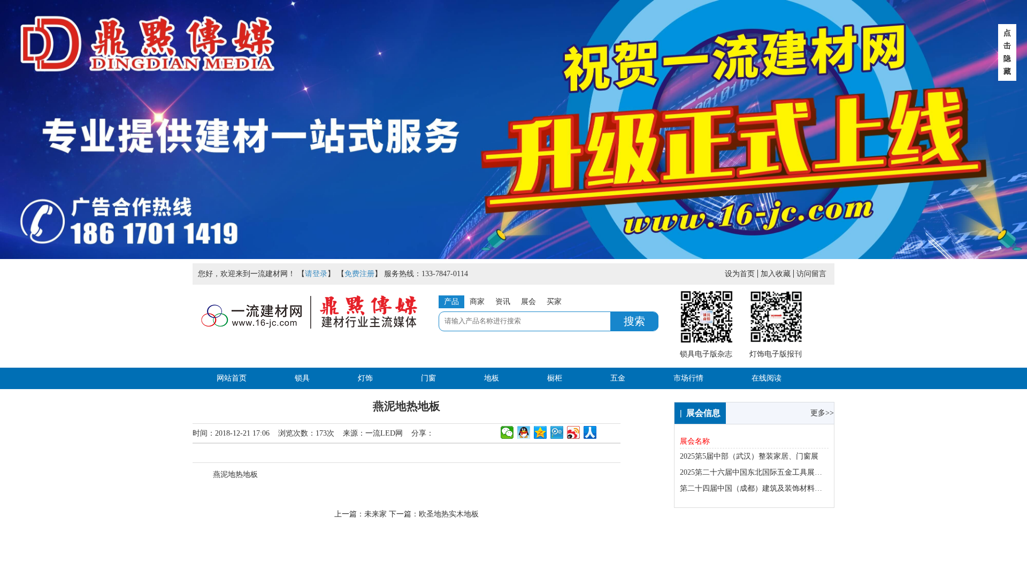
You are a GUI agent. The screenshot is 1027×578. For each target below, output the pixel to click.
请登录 (316, 274)
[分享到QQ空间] (540, 432)
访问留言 (811, 274)
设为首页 (740, 274)
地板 (491, 378)
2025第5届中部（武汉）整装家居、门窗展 (749, 456)
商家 (477, 302)
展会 (528, 302)
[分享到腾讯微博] (557, 432)
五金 (617, 378)
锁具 (302, 378)
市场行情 (688, 378)
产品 (451, 302)
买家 (554, 302)
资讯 (502, 302)
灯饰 (365, 378)
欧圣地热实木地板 (449, 514)
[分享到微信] (507, 432)
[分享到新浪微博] (573, 432)
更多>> (822, 413)
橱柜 (554, 378)
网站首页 (232, 378)
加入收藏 (776, 274)
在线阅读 (766, 378)
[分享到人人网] (590, 432)
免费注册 (359, 274)
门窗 (428, 378)
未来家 (375, 514)
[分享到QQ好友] (524, 432)
